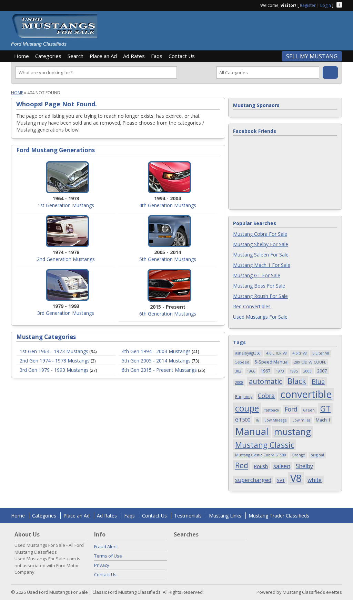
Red (241, 465)
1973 (280, 371)
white (314, 480)
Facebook (339, 5)
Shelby (304, 466)
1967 (265, 371)
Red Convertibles (252, 306)
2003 (307, 371)
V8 (296, 478)
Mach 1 (323, 420)
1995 (294, 371)
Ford (291, 409)
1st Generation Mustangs (66, 205)
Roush (261, 466)
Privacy (101, 565)
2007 (322, 371)
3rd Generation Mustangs (65, 313)
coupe (247, 408)
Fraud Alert (105, 546)
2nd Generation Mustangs (66, 259)
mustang (292, 432)
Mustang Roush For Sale (260, 296)
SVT (281, 480)
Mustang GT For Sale (256, 275)
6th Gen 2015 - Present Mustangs (159, 370)
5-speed (242, 362)
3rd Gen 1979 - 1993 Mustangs (54, 370)
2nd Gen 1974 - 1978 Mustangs (55, 360)
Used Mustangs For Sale (260, 316)
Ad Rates (134, 55)
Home (21, 55)
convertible (306, 394)
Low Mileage (275, 420)
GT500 (242, 419)
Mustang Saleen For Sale (261, 254)
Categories (48, 55)
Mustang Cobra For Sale (260, 234)
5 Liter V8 (320, 353)
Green (309, 410)
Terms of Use (108, 556)
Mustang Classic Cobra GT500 (260, 455)
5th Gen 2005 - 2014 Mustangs (156, 360)
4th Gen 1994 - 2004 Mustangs (156, 351)
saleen (281, 466)
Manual (252, 431)
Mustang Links (225, 515)
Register (308, 5)
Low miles (301, 420)
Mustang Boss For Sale (259, 285)
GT (325, 408)
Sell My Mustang (311, 56)
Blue (318, 381)
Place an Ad (103, 55)
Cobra (266, 395)
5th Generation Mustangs (167, 259)
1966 (251, 371)
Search (75, 55)
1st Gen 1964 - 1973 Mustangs (54, 351)
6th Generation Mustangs (167, 313)
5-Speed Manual (272, 362)
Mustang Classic (264, 444)
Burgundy (243, 396)
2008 (239, 382)
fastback (271, 410)
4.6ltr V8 (299, 353)
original (317, 455)
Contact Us (182, 55)
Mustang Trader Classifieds (279, 515)
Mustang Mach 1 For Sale (261, 265)
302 (238, 371)
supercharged (253, 480)
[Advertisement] (222, 28)
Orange (298, 455)
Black (297, 381)
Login (325, 5)
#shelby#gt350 (248, 353)
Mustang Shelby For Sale (260, 244)
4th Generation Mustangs (167, 205)
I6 (257, 420)
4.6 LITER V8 (276, 353)
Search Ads (330, 72)
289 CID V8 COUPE (310, 362)
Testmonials (188, 515)
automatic (265, 381)
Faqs (156, 55)
